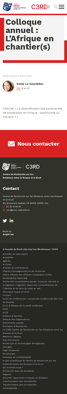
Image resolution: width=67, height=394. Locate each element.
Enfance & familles (12, 316)
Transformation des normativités (20, 381)
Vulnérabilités (10, 388)
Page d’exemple (11, 350)
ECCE (5, 309)
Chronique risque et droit (16, 292)
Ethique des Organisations (16, 319)
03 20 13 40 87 (13, 206)
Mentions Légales (12, 336)
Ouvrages (7, 347)
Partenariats (9, 354)
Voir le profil (23, 88)
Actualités (8, 257)
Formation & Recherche (15, 326)
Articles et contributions (15, 268)
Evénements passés (13, 323)
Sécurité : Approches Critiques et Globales (25, 378)
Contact (7, 295)
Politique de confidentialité (17, 357)
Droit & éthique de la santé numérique (23, 305)
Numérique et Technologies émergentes (23, 343)
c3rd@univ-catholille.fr (17, 210)
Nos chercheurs (11, 340)
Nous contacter (38, 143)
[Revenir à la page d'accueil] (25, 11)
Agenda (6, 261)
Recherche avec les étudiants (18, 371)
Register (7, 374)
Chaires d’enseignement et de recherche (24, 271)
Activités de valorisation (15, 254)
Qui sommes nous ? (13, 367)
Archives (7, 264)
